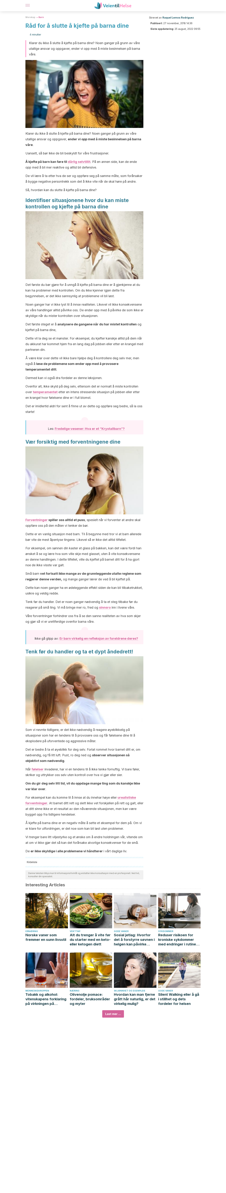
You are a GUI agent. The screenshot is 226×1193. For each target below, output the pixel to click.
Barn (41, 17)
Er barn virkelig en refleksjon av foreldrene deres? (99, 638)
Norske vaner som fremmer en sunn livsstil (45, 937)
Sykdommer (165, 931)
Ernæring (31, 931)
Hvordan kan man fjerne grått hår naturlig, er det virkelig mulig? (134, 999)
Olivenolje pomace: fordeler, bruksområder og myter (90, 999)
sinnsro (105, 607)
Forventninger (36, 520)
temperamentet (45, 392)
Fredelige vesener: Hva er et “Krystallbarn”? (90, 429)
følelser (38, 769)
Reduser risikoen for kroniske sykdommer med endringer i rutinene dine (179, 939)
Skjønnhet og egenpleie (129, 990)
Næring (74, 990)
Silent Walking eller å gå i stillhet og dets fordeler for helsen (178, 999)
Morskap (30, 17)
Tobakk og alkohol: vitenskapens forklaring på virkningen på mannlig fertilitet (45, 999)
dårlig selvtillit (79, 162)
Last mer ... (113, 1014)
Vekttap (75, 931)
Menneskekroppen (37, 990)
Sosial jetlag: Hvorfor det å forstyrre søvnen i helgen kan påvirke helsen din (134, 939)
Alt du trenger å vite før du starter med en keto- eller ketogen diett (90, 939)
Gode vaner (121, 931)
